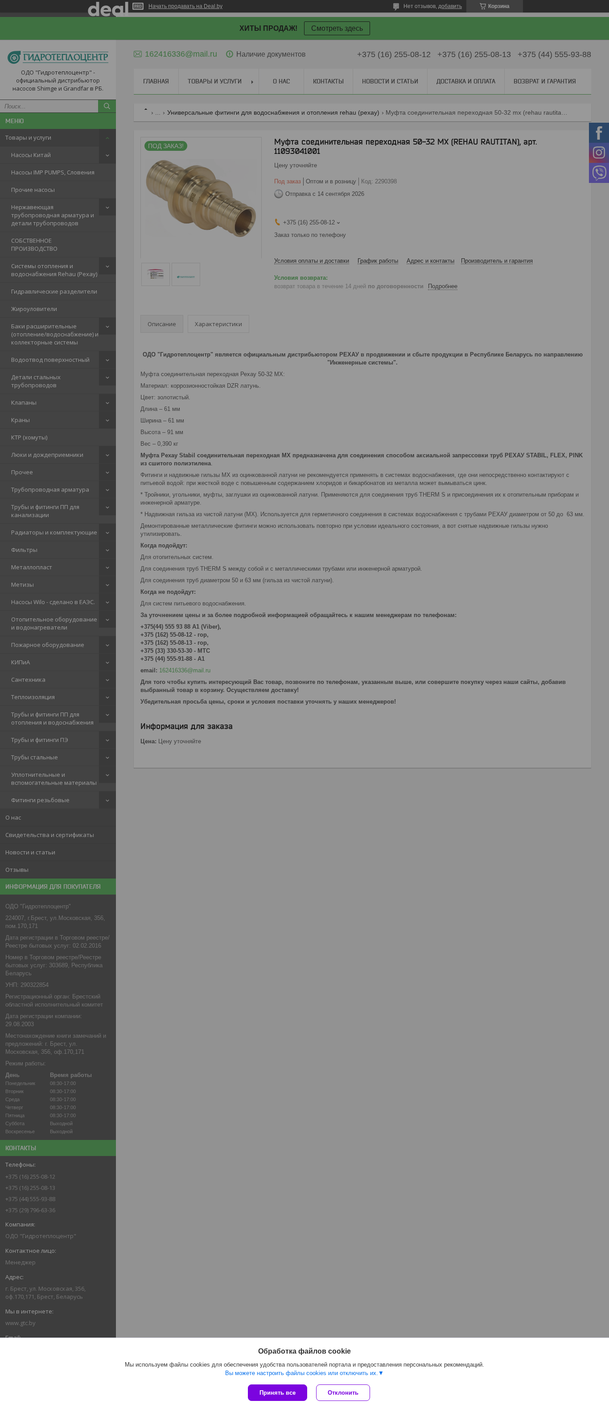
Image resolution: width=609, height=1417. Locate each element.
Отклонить (343, 1392)
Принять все (277, 1392)
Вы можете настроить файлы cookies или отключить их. (301, 1373)
